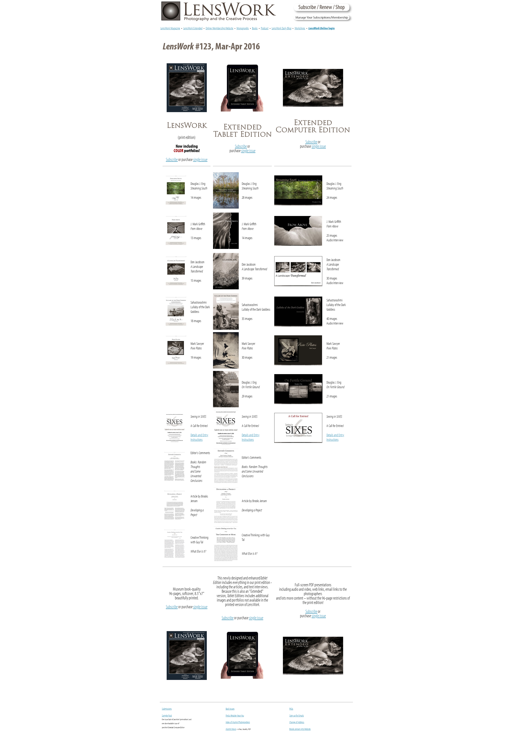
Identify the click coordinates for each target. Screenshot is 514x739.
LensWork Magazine (170, 28)
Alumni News (231, 729)
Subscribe (172, 159)
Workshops (300, 28)
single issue (200, 159)
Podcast (264, 28)
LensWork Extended (192, 28)
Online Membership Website (219, 28)
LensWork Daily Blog (281, 28)
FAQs (291, 708)
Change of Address (296, 722)
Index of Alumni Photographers (238, 722)
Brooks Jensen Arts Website (300, 729)
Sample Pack (167, 715)
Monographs (243, 28)
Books (255, 28)
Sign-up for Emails (296, 715)
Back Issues (230, 708)
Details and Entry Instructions (199, 437)
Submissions (167, 708)
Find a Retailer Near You (235, 715)
